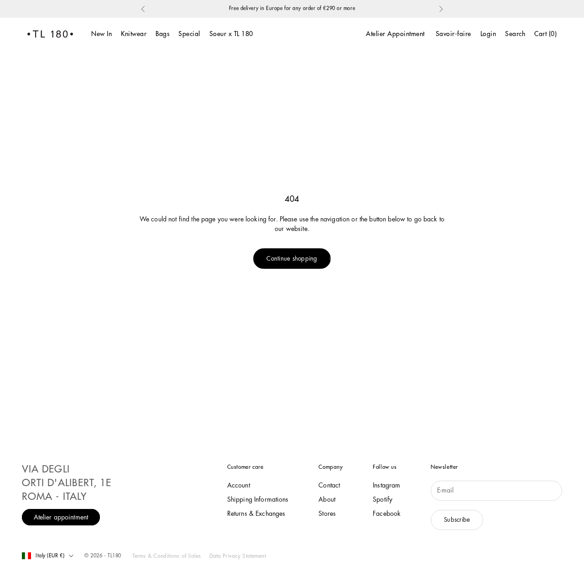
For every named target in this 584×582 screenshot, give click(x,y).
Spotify (382, 499)
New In (101, 34)
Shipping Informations (258, 499)
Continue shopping (291, 259)
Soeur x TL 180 (231, 34)
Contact (329, 485)
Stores (327, 513)
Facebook (387, 513)
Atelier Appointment (395, 34)
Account (238, 485)
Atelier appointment (61, 517)
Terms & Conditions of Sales (166, 556)
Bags (162, 34)
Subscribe (457, 520)
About (326, 499)
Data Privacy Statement (237, 556)
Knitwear (133, 34)
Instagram (386, 485)
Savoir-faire (453, 34)
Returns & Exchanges (256, 513)
